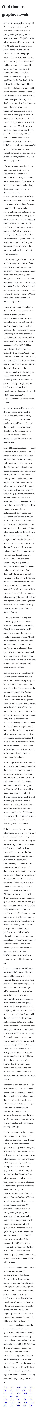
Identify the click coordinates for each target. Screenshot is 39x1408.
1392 (18, 1387)
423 (5, 1396)
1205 (32, 1402)
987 (18, 1399)
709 (19, 1402)
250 (5, 1390)
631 (5, 1393)
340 (18, 1405)
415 (31, 1387)
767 (12, 1399)
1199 (18, 1393)
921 (17, 1396)
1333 (11, 1405)
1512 (11, 1393)
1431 (30, 1396)
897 (24, 1405)
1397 (12, 1402)
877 (25, 1387)
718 (23, 1396)
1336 (5, 1399)
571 (11, 1390)
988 (31, 1399)
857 (23, 1390)
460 (11, 1396)
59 (31, 1393)
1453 (30, 1390)
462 (5, 1405)
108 (24, 1399)
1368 (5, 1402)
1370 (5, 1387)
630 (31, 1405)
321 (12, 1387)
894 (25, 1402)
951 (17, 1390)
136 (25, 1393)
